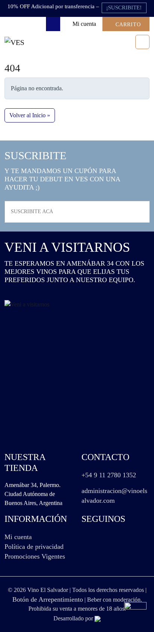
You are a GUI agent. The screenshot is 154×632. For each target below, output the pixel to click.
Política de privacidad (34, 546)
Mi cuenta (18, 537)
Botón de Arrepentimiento (47, 599)
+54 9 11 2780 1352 (108, 475)
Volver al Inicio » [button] (29, 115)
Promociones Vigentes (34, 556)
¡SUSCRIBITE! (124, 7)
